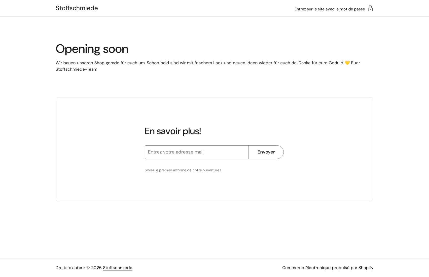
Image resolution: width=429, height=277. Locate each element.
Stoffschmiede (77, 8)
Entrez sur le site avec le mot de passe (329, 8)
